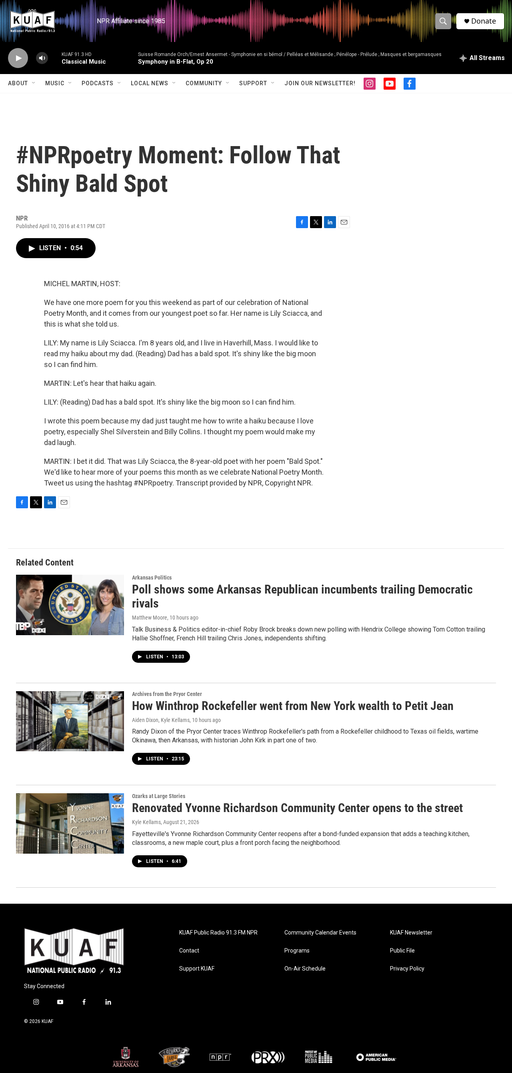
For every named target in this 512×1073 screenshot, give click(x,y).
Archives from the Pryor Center (167, 694)
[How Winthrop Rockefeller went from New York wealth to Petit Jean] (70, 721)
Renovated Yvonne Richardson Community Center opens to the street (297, 808)
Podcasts (98, 83)
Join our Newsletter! (320, 83)
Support (253, 83)
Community (204, 83)
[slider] (55, 58)
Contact (189, 951)
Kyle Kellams (146, 822)
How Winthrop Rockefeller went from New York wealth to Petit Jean (293, 706)
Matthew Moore (149, 617)
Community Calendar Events (320, 933)
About (18, 83)
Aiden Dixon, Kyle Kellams (161, 720)
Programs (297, 951)
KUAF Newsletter (411, 933)
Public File (402, 951)
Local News (149, 83)
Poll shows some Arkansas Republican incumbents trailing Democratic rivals (302, 596)
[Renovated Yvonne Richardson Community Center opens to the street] (70, 823)
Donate (483, 21)
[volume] (42, 58)
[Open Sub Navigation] (34, 83)
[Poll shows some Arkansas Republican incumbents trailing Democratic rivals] (70, 605)
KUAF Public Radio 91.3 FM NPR (218, 933)
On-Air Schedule (305, 969)
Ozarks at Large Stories (158, 796)
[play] (18, 58)
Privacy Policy (407, 969)
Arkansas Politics (152, 577)
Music (54, 83)
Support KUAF (196, 969)
